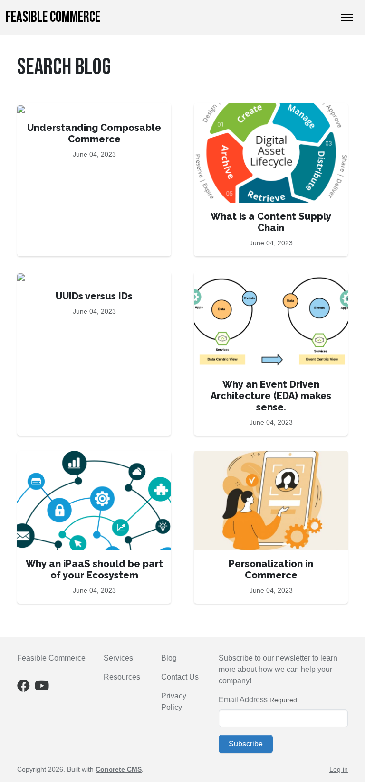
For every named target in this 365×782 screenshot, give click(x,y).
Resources (122, 677)
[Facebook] (23, 688)
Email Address (243, 700)
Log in (338, 769)
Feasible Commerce (53, 17)
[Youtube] (42, 688)
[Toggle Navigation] (347, 17)
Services (118, 658)
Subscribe (246, 744)
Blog (169, 658)
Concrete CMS (119, 769)
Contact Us (180, 677)
